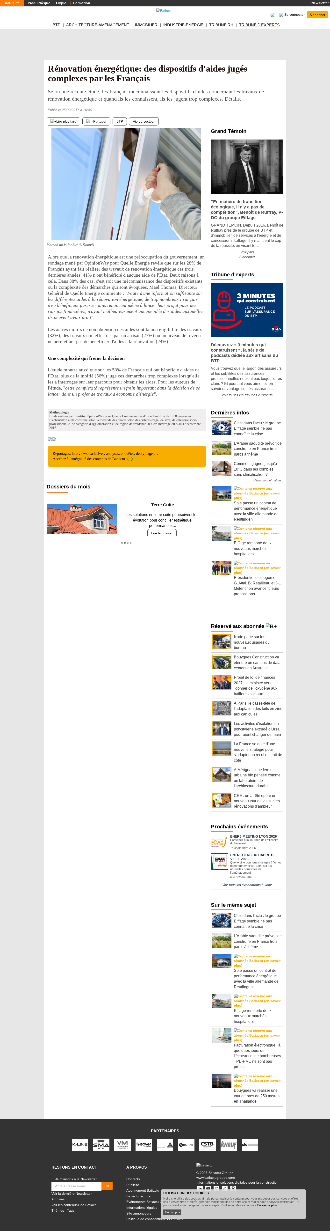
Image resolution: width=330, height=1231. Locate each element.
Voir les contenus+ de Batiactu (74, 1205)
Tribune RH (221, 25)
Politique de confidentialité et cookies (154, 1219)
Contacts (133, 1179)
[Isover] (144, 1144)
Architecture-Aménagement (97, 25)
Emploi (61, 3)
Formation (81, 3)
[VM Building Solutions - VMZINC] (122, 1144)
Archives (58, 1199)
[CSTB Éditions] (207, 1144)
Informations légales (141, 1207)
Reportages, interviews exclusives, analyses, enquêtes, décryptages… (105, 456)
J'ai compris (172, 1212)
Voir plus (247, 252)
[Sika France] (165, 1144)
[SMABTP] (101, 1144)
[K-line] (80, 1144)
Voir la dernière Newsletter (71, 1193)
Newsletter (319, 3)
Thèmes (57, 1210)
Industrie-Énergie (183, 25)
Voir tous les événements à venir (247, 885)
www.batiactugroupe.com (215, 1177)
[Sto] (250, 1144)
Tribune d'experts (259, 25)
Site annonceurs (138, 1213)
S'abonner (317, 14)
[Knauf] (229, 1144)
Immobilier (146, 25)
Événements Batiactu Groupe (148, 1202)
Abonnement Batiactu (142, 1190)
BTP (56, 25)
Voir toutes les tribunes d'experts (247, 395)
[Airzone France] (186, 1144)
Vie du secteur (144, 121)
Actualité (12, 3)
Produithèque (39, 3)
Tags (70, 1210)
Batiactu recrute (138, 1196)
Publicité (132, 1185)
